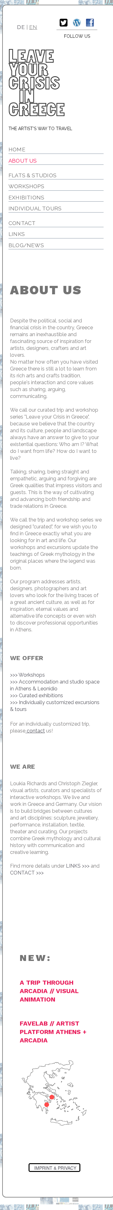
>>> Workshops (27, 675)
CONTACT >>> (27, 873)
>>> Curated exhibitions (36, 695)
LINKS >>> (77, 866)
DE (21, 27)
